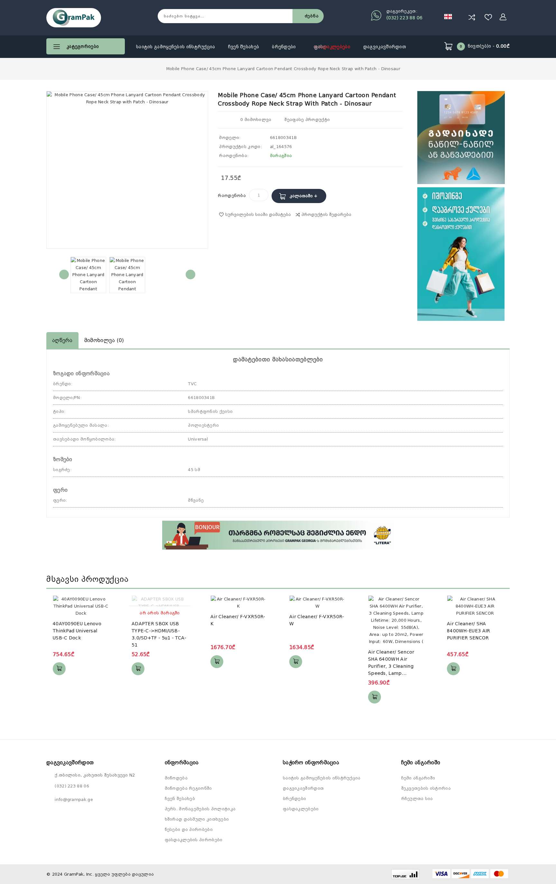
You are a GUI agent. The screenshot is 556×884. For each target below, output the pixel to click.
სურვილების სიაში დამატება (258, 214)
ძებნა (312, 16)
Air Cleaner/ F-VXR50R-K (237, 620)
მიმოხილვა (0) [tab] (104, 340)
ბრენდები (284, 46)
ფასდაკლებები (332, 46)
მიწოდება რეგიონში (188, 788)
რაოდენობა (232, 195)
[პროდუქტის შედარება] (471, 17)
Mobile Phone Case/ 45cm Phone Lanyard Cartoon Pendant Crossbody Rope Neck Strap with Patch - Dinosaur (283, 68)
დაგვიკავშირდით (384, 46)
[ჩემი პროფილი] (503, 17)
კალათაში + (303, 195)
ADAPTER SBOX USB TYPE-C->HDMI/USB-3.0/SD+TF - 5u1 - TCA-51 (159, 634)
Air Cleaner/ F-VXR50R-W (316, 620)
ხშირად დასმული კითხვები (197, 819)
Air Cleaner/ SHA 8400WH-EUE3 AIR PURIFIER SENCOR (468, 630)
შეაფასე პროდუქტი (306, 119)
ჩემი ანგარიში (418, 778)
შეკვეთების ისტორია (426, 788)
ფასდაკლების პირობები (194, 839)
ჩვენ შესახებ (243, 46)
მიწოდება (176, 778)
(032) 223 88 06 (404, 17)
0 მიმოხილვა (255, 119)
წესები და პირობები (189, 829)
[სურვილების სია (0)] (488, 17)
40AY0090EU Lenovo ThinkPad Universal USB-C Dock (77, 630)
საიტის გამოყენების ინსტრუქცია (175, 46)
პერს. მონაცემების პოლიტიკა (200, 808)
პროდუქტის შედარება (326, 214)
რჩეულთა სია (417, 798)
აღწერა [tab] (62, 340)
